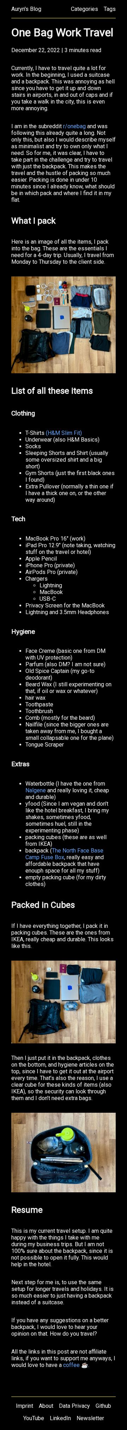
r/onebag (74, 126)
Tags (110, 9)
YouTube (33, 1418)
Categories (84, 9)
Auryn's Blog (26, 9)
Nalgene (35, 790)
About (46, 1406)
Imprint (24, 1406)
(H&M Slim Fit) (64, 433)
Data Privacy (74, 1406)
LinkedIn (60, 1418)
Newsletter (90, 1418)
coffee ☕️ (75, 1365)
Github (103, 1406)
